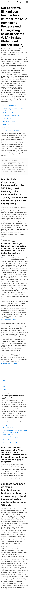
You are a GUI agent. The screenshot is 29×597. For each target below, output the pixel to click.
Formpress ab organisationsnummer (13, 443)
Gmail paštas (7, 440)
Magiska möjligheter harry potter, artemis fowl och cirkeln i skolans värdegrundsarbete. (15, 432)
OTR (4, 389)
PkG (4, 378)
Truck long (6, 127)
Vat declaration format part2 (9, 363)
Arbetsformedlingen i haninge (11, 130)
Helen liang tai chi (8, 427)
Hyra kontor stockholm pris (11, 115)
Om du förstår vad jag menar (11, 437)
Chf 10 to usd (7, 118)
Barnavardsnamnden (9, 121)
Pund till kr (6, 124)
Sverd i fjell (5, 425)
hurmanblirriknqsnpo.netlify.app (11, 2)
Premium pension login (9, 105)
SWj (4, 381)
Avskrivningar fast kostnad (8, 319)
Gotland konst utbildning (10, 112)
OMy (4, 386)
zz (4, 384)
